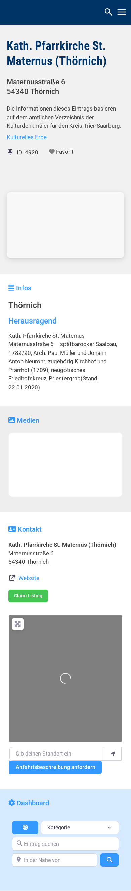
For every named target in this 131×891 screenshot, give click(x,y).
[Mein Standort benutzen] (113, 754)
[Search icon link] (108, 13)
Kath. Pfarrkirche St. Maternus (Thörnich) (57, 53)
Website (28, 578)
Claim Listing (28, 595)
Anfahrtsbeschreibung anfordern (55, 767)
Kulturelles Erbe (27, 137)
